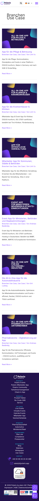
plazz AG (23, 485)
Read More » (7, 73)
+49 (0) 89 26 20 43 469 (21, 459)
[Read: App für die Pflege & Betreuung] (19, 38)
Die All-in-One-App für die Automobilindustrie (14, 279)
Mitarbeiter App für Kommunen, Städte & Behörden (17, 162)
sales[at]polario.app (21, 463)
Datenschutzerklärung (27, 488)
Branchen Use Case (9, 54)
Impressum (8, 488)
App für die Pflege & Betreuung (17, 52)
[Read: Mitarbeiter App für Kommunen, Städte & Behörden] (19, 148)
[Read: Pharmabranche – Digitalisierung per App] (19, 324)
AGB (15, 488)
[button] (21, 3)
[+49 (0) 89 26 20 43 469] (9, 459)
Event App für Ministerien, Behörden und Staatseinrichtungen (19, 219)
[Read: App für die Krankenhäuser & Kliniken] (19, 93)
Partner (30, 485)
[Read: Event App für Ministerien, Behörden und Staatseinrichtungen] (19, 205)
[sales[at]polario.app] (11, 463)
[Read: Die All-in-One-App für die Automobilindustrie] (19, 265)
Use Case (21, 54)
